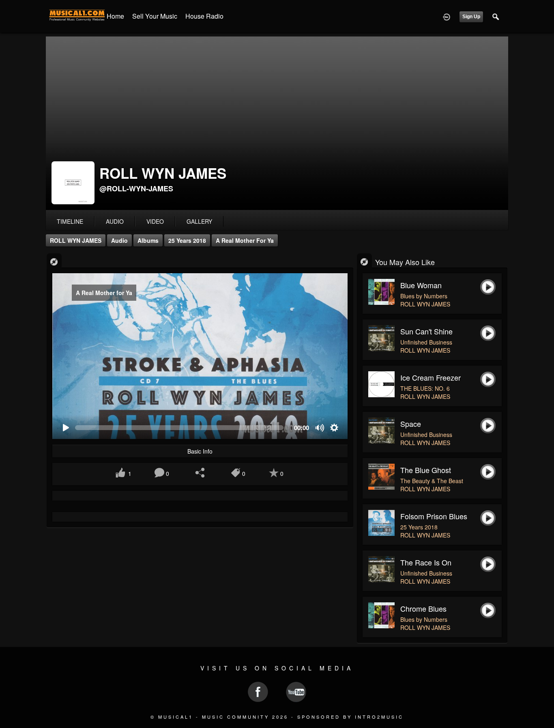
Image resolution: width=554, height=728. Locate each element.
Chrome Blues (423, 608)
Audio (119, 240)
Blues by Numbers (423, 296)
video (155, 221)
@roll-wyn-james (136, 188)
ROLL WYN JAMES (75, 240)
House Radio (204, 16)
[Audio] (54, 261)
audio (115, 221)
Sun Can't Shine (426, 331)
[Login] (446, 16)
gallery (199, 221)
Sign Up (471, 16)
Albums (148, 240)
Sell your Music (154, 16)
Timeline (70, 221)
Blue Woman (421, 285)
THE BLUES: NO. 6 (425, 388)
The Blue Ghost (425, 470)
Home (115, 16)
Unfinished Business (426, 342)
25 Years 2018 (187, 240)
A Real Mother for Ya (245, 240)
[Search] (496, 16)
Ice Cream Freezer (430, 377)
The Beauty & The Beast (431, 481)
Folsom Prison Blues (433, 516)
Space (410, 423)
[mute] (320, 428)
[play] (65, 428)
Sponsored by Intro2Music (350, 716)
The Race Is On (425, 562)
